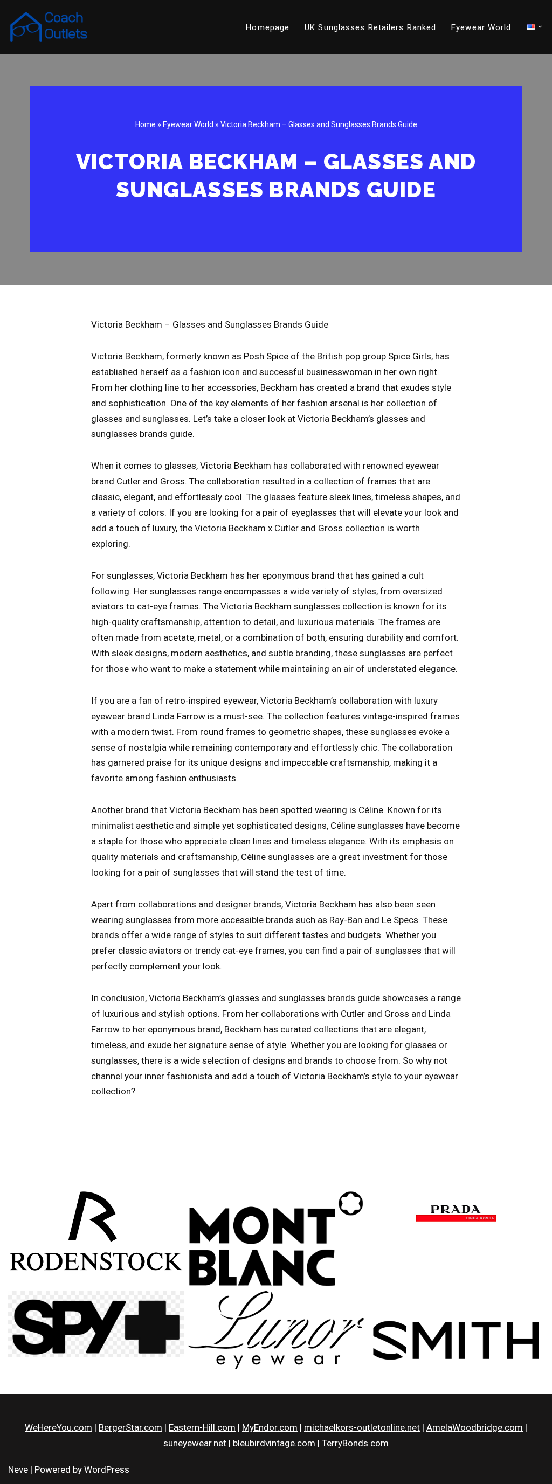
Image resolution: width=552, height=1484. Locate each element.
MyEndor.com (270, 1427)
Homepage (267, 27)
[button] (540, 27)
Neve (18, 1469)
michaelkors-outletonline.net (362, 1427)
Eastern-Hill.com (202, 1427)
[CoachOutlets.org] (48, 27)
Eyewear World (481, 27)
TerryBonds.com (355, 1443)
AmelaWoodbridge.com (474, 1427)
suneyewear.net (194, 1443)
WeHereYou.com (58, 1427)
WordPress (106, 1469)
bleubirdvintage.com (274, 1443)
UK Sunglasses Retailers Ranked (370, 27)
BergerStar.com (130, 1427)
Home (145, 124)
